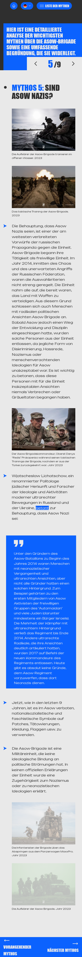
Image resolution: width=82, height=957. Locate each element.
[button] (27, 5)
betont (42, 508)
